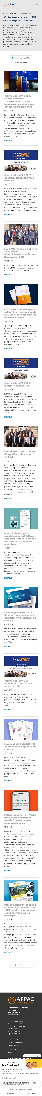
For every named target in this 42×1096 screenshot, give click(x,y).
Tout (14, 58)
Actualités (25, 58)
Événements (21, 63)
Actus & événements (15, 1043)
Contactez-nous (14, 1049)
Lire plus (8, 140)
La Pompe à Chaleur (15, 1040)
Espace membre (14, 1034)
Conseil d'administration (17, 1026)
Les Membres (13, 1029)
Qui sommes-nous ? (15, 1021)
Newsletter (12, 1052)
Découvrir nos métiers (16, 1024)
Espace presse (13, 1045)
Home (5, 14)
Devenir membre (14, 1031)
